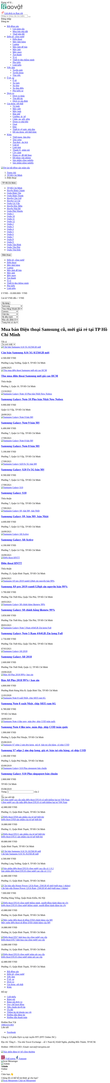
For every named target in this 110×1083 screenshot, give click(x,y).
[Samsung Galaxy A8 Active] (15, 534)
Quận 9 (10, 242)
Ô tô (15, 80)
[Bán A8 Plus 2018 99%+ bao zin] (17, 674)
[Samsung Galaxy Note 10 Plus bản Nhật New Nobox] (26, 394)
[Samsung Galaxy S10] (12, 487)
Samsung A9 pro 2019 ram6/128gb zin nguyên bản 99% (34, 586)
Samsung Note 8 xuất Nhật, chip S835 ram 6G (28, 703)
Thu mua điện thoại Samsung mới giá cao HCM (29, 375)
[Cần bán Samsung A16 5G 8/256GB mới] (21, 347)
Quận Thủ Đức (14, 250)
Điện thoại (17, 39)
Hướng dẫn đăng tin (16, 1015)
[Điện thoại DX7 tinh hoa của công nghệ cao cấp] (24, 937)
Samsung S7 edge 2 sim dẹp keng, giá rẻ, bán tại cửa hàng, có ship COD (43, 750)
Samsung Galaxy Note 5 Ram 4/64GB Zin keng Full (32, 633)
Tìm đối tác (18, 98)
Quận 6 (10, 234)
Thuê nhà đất (18, 34)
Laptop (16, 44)
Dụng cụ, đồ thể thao (22, 155)
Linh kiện (17, 65)
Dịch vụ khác (19, 96)
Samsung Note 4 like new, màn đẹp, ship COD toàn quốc (34, 726)
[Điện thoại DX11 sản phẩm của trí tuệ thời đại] (23, 834)
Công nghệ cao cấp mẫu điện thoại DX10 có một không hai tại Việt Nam (34, 802)
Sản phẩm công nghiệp (23, 160)
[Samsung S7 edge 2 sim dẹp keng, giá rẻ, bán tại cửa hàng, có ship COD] (35, 745)
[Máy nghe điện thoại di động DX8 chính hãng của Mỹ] (27, 920)
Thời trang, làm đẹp (21, 137)
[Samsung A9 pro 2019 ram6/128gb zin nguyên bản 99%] (27, 581)
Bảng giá (11, 999)
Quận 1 (10, 213)
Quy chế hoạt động (15, 1004)
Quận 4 (10, 229)
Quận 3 (10, 226)
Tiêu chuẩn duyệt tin (16, 1007)
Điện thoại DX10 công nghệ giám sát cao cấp (21, 957)
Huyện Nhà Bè (14, 208)
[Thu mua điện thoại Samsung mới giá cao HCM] (24, 370)
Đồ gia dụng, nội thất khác (25, 132)
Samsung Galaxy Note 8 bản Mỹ (20, 446)
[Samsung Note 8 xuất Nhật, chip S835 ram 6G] (23, 698)
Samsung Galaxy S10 (13, 492)
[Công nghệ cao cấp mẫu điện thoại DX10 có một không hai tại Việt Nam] (35, 800)
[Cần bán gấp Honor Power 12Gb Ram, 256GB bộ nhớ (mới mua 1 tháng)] (35, 885)
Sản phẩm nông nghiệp (23, 163)
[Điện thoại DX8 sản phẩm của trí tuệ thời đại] (22, 817)
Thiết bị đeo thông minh (23, 60)
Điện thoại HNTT (11, 563)
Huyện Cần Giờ (14, 198)
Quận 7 (10, 237)
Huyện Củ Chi (13, 201)
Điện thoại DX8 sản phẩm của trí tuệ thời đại (21, 819)
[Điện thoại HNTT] (10, 557)
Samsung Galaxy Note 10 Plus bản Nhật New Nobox (32, 399)
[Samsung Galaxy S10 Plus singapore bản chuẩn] (24, 768)
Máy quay (17, 52)
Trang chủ (11, 172)
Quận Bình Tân (14, 193)
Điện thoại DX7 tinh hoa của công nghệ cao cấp (23, 940)
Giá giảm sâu (18, 29)
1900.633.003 (7, 1025)
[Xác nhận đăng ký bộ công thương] (18, 1051)
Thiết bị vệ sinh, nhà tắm (24, 129)
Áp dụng (5, 303)
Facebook (11, 1032)
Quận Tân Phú (13, 247)
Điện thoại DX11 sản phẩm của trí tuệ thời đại (22, 836)
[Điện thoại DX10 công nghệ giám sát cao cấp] (23, 954)
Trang (4, 791)
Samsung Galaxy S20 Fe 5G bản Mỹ (22, 469)
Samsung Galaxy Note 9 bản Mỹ (20, 422)
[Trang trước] (2, 795)
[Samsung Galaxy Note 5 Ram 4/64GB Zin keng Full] (26, 628)
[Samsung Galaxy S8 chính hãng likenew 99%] (23, 604)
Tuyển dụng (18, 72)
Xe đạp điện (18, 88)
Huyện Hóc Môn (14, 206)
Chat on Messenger (27, 1080)
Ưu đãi (10, 1009)
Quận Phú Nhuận (15, 211)
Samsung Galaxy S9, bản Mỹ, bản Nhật (24, 516)
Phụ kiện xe (18, 90)
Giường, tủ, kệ (19, 116)
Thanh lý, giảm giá (21, 150)
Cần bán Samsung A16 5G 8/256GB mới (25, 352)
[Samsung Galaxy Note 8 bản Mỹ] (17, 440)
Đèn (14, 127)
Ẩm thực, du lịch (20, 142)
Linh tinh (17, 147)
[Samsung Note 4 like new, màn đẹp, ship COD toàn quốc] (28, 721)
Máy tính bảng (19, 42)
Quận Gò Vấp (13, 203)
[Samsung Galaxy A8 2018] (14, 651)
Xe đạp (16, 85)
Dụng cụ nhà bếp (20, 121)
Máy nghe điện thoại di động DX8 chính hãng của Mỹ (25, 922)
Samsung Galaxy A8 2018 (16, 656)
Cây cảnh (17, 152)
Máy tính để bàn (20, 47)
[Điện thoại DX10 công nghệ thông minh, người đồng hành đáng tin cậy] (34, 903)
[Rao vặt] (12, 9)
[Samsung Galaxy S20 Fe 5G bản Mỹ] (19, 464)
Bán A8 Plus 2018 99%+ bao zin (20, 680)
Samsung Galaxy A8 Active (17, 539)
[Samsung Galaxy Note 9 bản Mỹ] (17, 417)
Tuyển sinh (18, 70)
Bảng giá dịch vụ (14, 1002)
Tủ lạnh (16, 106)
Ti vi (15, 57)
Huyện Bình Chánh (16, 190)
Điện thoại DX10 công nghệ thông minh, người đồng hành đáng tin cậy (33, 905)
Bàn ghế (16, 114)
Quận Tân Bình (14, 244)
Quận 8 (10, 239)
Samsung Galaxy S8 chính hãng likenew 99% (28, 609)
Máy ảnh (17, 49)
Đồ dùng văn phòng (22, 157)
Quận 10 (11, 216)
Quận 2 (10, 224)
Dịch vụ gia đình (20, 101)
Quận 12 (11, 221)
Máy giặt (17, 109)
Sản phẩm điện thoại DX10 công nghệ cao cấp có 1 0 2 (26, 871)
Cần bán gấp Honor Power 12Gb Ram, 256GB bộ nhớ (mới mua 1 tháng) (34, 888)
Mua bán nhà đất (20, 31)
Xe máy (16, 83)
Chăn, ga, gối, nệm (21, 119)
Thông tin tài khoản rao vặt (19, 1012)
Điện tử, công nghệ (15, 260)
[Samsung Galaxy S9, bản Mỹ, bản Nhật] (20, 511)
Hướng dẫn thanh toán (17, 1017)
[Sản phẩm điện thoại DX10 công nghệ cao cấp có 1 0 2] (27, 868)
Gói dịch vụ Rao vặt (13, 13)
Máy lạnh (17, 111)
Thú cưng (17, 139)
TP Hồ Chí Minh (14, 175)
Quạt (15, 124)
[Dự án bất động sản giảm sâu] (15, 168)
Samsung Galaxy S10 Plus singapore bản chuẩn (29, 773)
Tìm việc (17, 75)
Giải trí (16, 145)
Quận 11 (11, 219)
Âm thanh (17, 54)
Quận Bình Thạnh (15, 195)
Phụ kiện (17, 62)
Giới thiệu (11, 997)
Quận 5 (10, 232)
